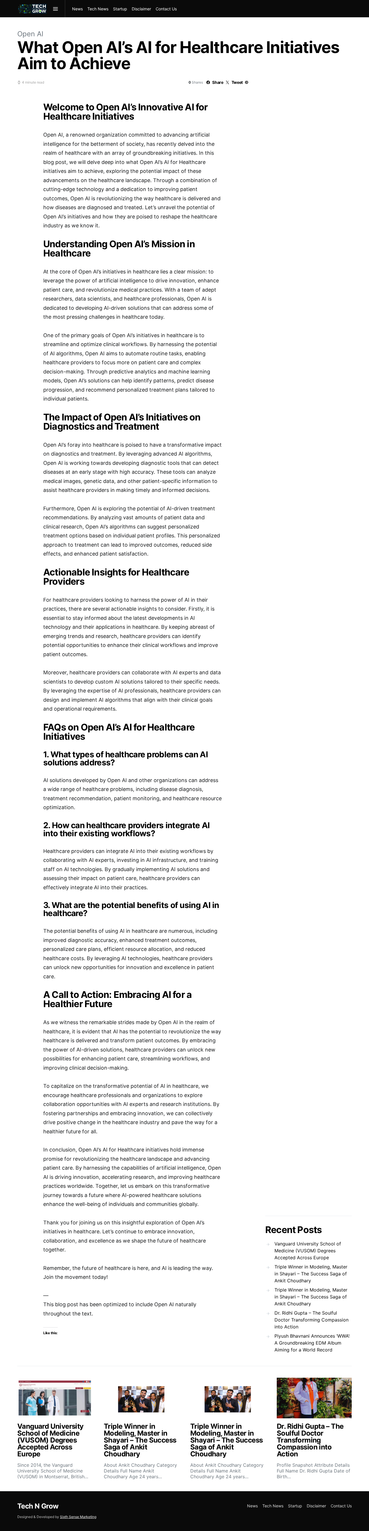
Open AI (30, 34)
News (77, 8)
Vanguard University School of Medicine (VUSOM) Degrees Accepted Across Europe (307, 1250)
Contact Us (166, 8)
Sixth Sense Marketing (78, 1517)
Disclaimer (141, 8)
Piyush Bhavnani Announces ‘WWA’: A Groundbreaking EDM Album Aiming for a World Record (312, 1343)
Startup (120, 8)
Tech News (97, 8)
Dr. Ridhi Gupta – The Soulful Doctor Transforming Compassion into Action (311, 1320)
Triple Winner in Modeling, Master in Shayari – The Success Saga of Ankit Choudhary (310, 1273)
